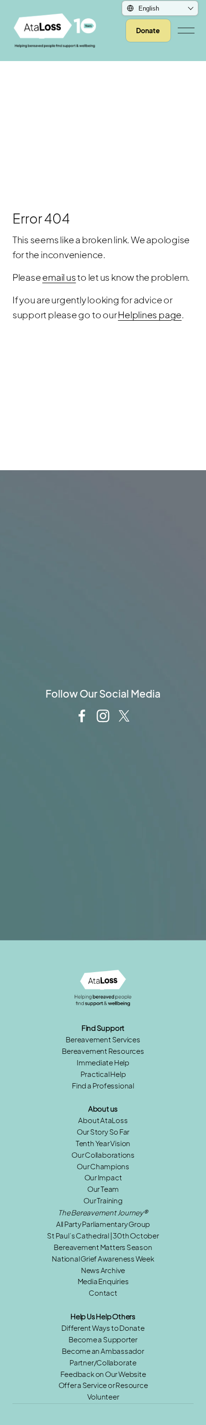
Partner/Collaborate (103, 1362)
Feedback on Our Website (103, 1374)
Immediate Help (103, 1062)
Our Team (103, 1189)
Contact (103, 1292)
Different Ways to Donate (103, 1328)
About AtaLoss (102, 1120)
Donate (148, 30)
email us (59, 277)
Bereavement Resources (103, 1051)
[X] (124, 716)
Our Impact (103, 1177)
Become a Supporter (103, 1339)
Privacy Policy (109, 679)
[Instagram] (103, 716)
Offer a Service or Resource (103, 1385)
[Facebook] (82, 716)
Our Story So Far (103, 1131)
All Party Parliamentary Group (103, 1224)
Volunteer (103, 1396)
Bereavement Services (103, 1039)
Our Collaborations (103, 1154)
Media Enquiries (103, 1281)
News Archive (103, 1270)
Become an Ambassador (103, 1351)
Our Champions (103, 1166)
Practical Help (103, 1074)
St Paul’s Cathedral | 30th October (103, 1235)
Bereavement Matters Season (103, 1247)
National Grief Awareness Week (103, 1258)
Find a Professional (103, 1085)
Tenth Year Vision (103, 1143)
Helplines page (150, 314)
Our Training (102, 1200)
